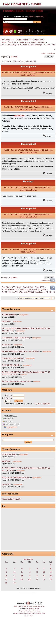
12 (29, 572)
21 (44, 576)
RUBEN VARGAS (9, 315)
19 (29, 576)
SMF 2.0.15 (18, 606)
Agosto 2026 (28, 559)
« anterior (44, 53)
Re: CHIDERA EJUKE (10, 365)
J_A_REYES (12, 427)
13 (37, 572)
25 (22, 579)
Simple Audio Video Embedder (29, 611)
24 (14, 579)
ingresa (31, 16)
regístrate (39, 16)
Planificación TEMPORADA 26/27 (15, 338)
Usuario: (8, 395)
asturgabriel (29, 66)
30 (6, 583)
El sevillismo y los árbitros (12, 358)
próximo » (51, 53)
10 (14, 572)
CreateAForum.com (32, 608)
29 (51, 579)
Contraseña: (7, 398)
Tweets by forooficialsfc (11, 499)
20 (37, 576)
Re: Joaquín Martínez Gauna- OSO (16, 381)
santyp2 (29, 181)
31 (14, 583)
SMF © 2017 (27, 606)
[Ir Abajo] (52, 287)
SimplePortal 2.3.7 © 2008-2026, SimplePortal (29, 613)
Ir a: (17, 298)
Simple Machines (39, 606)
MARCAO (6, 321)
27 (37, 579)
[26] (29, 579)
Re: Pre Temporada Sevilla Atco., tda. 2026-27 (20, 351)
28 (44, 579)
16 (6, 576)
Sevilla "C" (6, 345)
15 (51, 572)
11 (22, 572)
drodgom (36, 381)
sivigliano (23, 374)
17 (14, 576)
